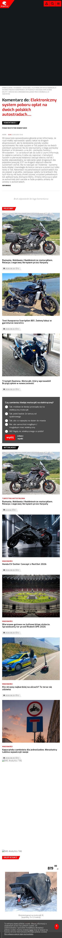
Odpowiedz (6, 185)
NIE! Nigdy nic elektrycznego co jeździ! (26, 431)
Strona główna (7, 88)
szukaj (52, 4)
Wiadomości (18, 88)
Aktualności (27, 88)
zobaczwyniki (20, 437)
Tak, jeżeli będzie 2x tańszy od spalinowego (22, 415)
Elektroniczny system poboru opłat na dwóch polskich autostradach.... (29, 107)
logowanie (46, 4)
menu (58, 3)
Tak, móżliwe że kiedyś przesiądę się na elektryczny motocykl (27, 408)
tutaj (31, 930)
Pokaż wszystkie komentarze (14, 128)
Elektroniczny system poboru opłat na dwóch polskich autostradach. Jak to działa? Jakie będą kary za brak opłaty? (29, 90)
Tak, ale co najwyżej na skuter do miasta (27, 420)
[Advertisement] (31, 809)
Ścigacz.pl (4, 4)
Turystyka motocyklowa (13, 498)
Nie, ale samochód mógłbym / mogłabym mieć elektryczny (23, 426)
